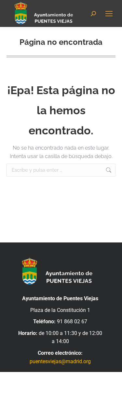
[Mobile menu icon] (108, 13)
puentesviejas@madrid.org (60, 361)
